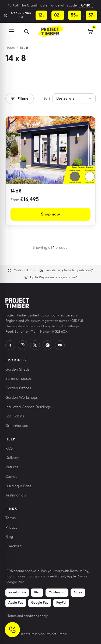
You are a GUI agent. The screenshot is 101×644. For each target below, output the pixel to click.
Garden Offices (18, 388)
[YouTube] (60, 345)
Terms (10, 518)
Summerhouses (18, 378)
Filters (23, 98)
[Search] (26, 31)
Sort (46, 98)
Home (10, 48)
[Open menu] (11, 31)
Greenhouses (16, 425)
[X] (35, 345)
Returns (11, 467)
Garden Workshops (21, 397)
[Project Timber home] (50, 31)
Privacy (11, 527)
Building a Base (18, 486)
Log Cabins (14, 416)
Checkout (13, 546)
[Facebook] (10, 345)
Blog (9, 536)
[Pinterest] (47, 345)
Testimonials (15, 495)
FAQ (9, 448)
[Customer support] (12, 629)
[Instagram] (22, 345)
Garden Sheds (17, 369)
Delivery (12, 457)
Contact (11, 476)
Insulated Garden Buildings (28, 407)
